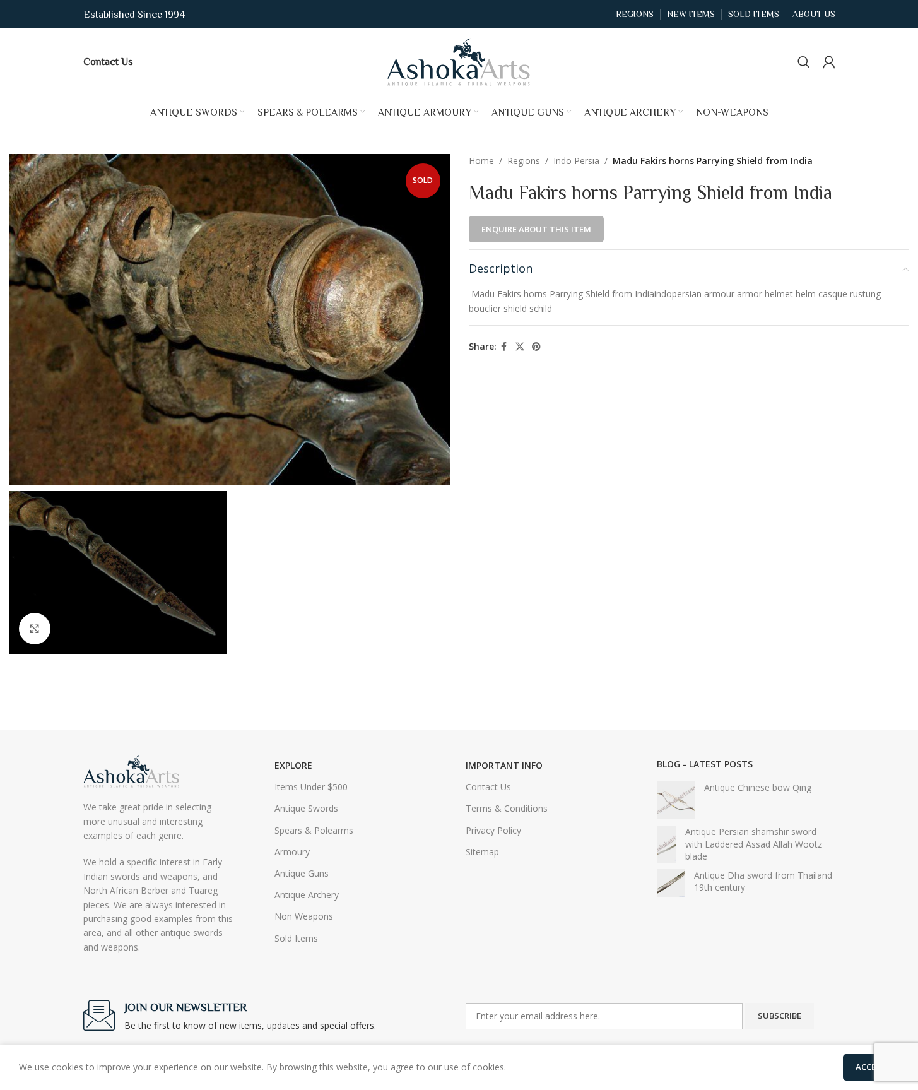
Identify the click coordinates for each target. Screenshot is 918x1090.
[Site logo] (459, 60)
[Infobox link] (108, 61)
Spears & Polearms (313, 830)
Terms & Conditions (507, 808)
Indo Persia (576, 161)
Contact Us (488, 787)
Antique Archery (306, 895)
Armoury (292, 852)
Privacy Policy (493, 830)
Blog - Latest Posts (705, 764)
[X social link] (520, 346)
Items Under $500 (311, 787)
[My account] (829, 61)
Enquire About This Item (536, 229)
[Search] (803, 61)
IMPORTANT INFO (504, 765)
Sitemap (482, 852)
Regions (523, 161)
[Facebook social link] (504, 346)
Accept (871, 1066)
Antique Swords (306, 808)
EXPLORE (293, 765)
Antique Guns (301, 873)
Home (481, 161)
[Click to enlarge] (34, 628)
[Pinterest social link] (536, 346)
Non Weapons (303, 916)
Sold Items (296, 938)
